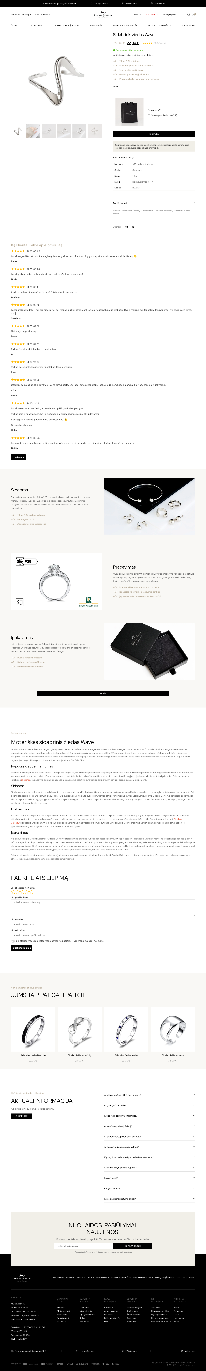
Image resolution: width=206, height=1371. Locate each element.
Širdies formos (133, 1314)
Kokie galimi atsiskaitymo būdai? (120, 1198)
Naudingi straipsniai (63, 1277)
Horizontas (179, 1318)
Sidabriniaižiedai (62, 1300)
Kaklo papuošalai (110, 1300)
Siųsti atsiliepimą (21, 947)
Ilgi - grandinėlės (87, 1314)
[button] (154, 203)
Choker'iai (108, 1307)
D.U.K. (178, 1277)
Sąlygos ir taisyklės (98, 1277)
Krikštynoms (132, 1311)
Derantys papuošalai (160, 1318)
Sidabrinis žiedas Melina (126, 1055)
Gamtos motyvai (134, 1307)
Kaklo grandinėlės (112, 1318)
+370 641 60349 (42, 14)
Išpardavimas (152, 14)
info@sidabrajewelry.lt (21, 14)
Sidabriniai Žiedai (130, 210)
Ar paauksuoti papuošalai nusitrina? (121, 1147)
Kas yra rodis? (111, 1178)
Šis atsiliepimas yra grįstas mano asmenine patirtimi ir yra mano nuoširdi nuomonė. (60, 941)
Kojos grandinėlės (159, 1314)
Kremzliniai (84, 1307)
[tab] (103, 720)
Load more (18, 457)
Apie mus (81, 1277)
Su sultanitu (132, 1321)
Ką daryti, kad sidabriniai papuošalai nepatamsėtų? (129, 1157)
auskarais (25, 779)
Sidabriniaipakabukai (132, 1300)
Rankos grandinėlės (160, 1311)
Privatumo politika (177, 1362)
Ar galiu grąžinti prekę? (115, 1105)
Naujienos (136, 14)
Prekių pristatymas (143, 1277)
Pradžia (116, 210)
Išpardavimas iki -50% (161, 1321)
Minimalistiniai (63, 1311)
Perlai (176, 1321)
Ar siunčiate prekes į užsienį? (118, 1126)
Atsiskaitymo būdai (121, 1277)
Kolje (106, 1321)
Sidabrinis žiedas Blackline (33, 1055)
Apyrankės (156, 1307)
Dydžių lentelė (120, 203)
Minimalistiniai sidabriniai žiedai (156, 210)
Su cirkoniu (62, 1321)
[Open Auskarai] (43, 25)
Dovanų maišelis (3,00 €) (162, 112)
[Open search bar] (188, 14)
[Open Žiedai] (19, 25)
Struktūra (191, 1362)
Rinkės (82, 1318)
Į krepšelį (154, 133)
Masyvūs (61, 1307)
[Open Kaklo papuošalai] (78, 25)
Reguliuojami (63, 1318)
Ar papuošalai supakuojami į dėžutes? (122, 1136)
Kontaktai (188, 1277)
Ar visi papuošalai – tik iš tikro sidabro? (122, 1095)
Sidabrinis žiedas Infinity (80, 1055)
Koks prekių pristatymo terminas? (120, 1115)
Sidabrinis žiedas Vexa (173, 1055)
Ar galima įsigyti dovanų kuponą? (120, 1167)
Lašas (176, 1314)
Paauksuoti (62, 1314)
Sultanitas (178, 1311)
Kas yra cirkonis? (112, 1188)
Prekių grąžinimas (164, 1277)
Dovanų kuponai (169, 14)
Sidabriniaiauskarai (85, 1300)
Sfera (176, 1307)
